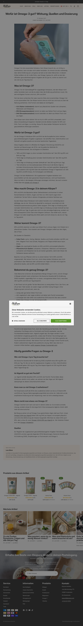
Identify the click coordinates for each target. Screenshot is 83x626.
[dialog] (41, 313)
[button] (18, 321)
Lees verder (15, 316)
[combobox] (70, 304)
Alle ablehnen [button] (42, 320)
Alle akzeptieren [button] (60, 320)
